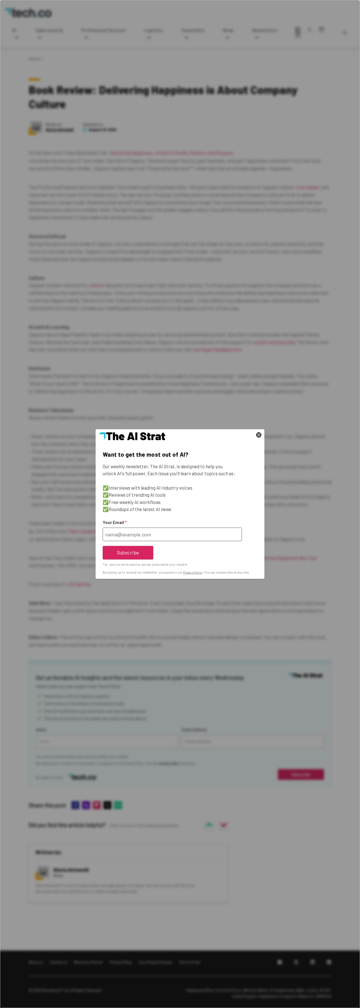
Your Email (115, 522)
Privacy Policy (192, 572)
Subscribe (128, 552)
